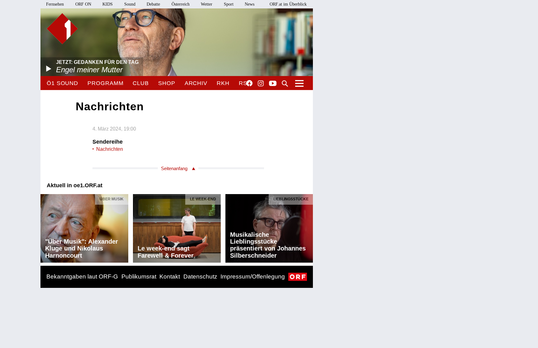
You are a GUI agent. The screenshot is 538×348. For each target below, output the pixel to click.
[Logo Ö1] (62, 28)
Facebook (249, 83)
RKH (223, 83)
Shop (166, 83)
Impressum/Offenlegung (252, 276)
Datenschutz (200, 276)
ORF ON (83, 4)
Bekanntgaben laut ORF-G (82, 276)
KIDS (107, 4)
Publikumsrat (138, 276)
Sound (129, 4)
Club (141, 83)
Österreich (181, 4)
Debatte (153, 4)
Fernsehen (55, 4)
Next (308, 227)
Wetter (206, 4)
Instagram (261, 83)
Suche (285, 83)
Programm (105, 83)
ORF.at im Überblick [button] (288, 4)
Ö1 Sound (62, 83)
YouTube (272, 84)
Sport (229, 4)
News (249, 4)
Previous (45, 227)
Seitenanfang (174, 168)
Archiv (196, 83)
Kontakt (169, 276)
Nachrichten (109, 149)
